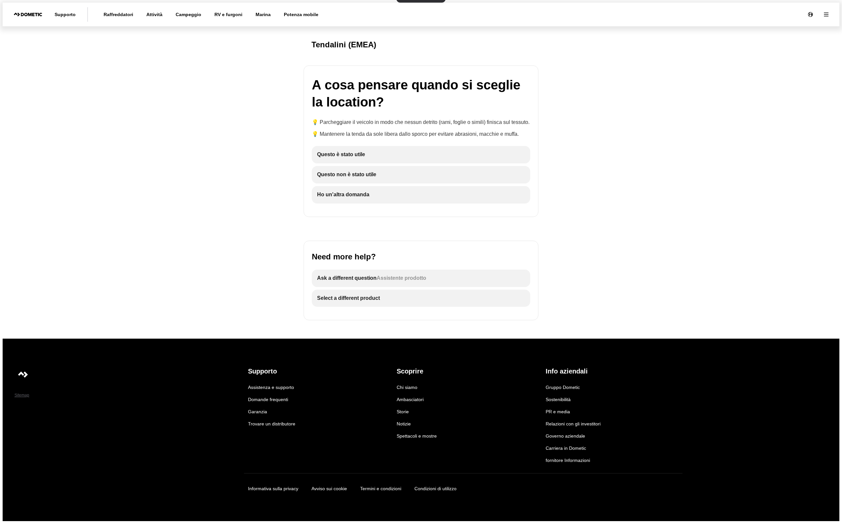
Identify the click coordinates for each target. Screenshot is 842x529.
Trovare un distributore (271, 423)
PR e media (558, 411)
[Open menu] (826, 14)
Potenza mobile (301, 14)
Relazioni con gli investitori (573, 423)
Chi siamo (407, 387)
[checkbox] (421, 154)
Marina (263, 14)
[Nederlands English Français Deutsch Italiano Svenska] (810, 14)
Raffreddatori (118, 14)
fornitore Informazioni (568, 460)
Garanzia (257, 411)
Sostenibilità (558, 399)
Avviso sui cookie (329, 488)
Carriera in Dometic (566, 448)
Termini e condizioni (380, 488)
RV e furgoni (228, 14)
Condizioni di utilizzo (435, 488)
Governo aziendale (565, 436)
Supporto (65, 14)
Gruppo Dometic (563, 387)
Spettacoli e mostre (417, 436)
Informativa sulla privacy (273, 488)
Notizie (404, 423)
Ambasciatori (410, 399)
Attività (154, 14)
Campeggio (188, 14)
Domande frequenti (268, 399)
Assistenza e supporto (271, 387)
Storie (403, 411)
